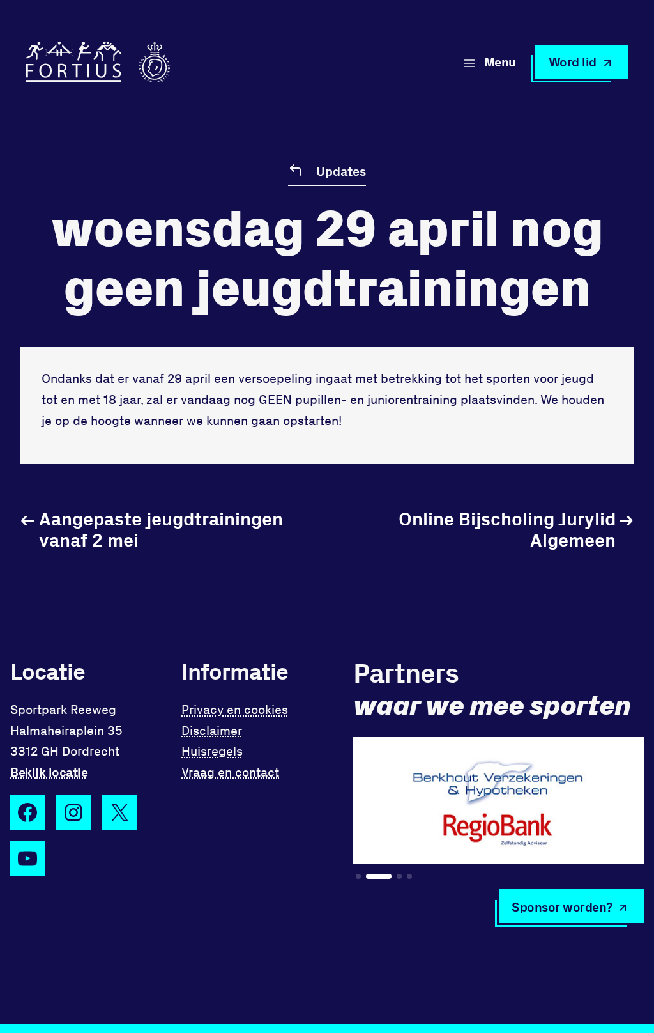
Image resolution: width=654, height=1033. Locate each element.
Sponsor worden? (562, 906)
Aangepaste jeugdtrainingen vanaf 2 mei (151, 528)
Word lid (573, 61)
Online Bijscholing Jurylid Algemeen (516, 528)
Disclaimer (211, 730)
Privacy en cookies (234, 709)
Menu (500, 61)
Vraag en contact (230, 771)
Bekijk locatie (48, 771)
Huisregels (212, 750)
